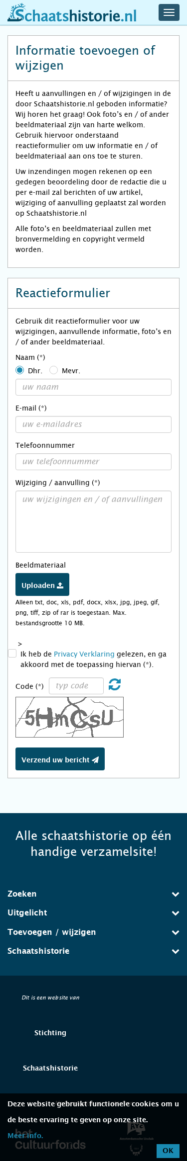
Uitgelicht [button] (27, 913)
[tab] (93, 894)
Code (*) (29, 686)
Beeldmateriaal (40, 565)
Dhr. (35, 371)
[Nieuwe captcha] (115, 687)
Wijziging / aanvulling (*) (57, 483)
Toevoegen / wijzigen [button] (51, 932)
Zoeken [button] (22, 894)
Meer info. (25, 1136)
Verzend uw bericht (56, 760)
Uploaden (39, 585)
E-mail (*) (31, 408)
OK (168, 1151)
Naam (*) (30, 357)
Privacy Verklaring (84, 654)
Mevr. (71, 371)
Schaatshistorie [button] (38, 951)
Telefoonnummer (45, 445)
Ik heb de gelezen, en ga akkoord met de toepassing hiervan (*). (93, 659)
